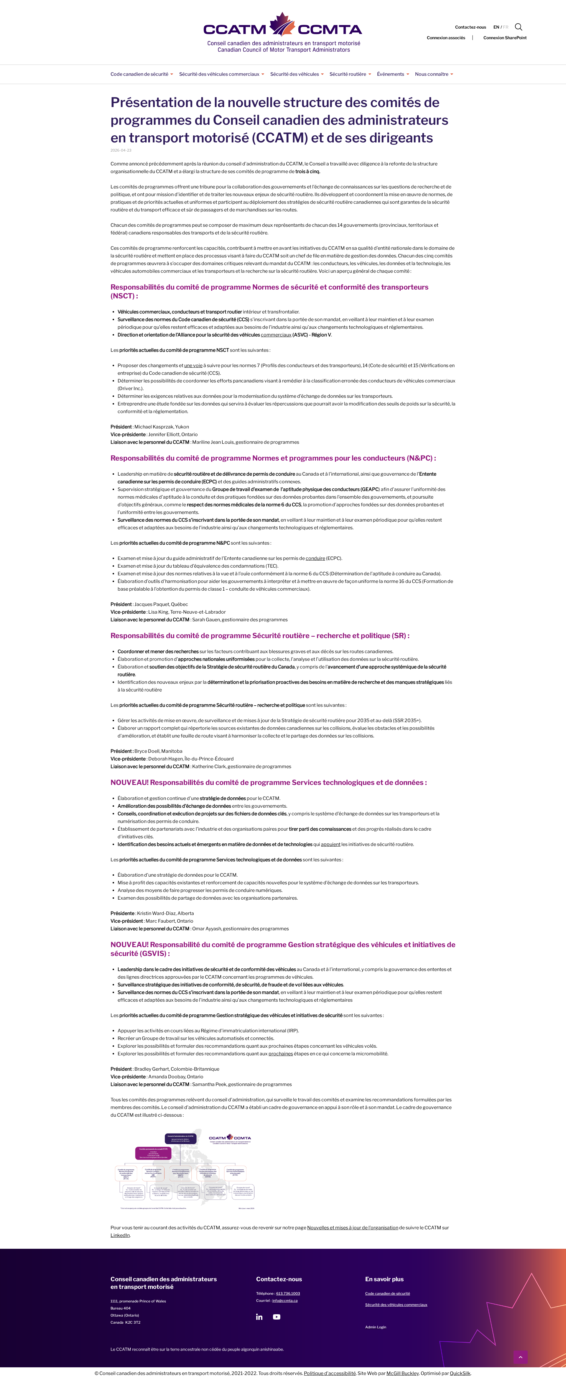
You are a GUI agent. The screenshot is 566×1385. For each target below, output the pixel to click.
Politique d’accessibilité (330, 1373)
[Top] (521, 1357)
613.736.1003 (288, 1293)
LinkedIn (120, 1235)
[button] (518, 27)
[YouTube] (277, 1317)
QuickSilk (460, 1373)
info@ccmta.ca (285, 1300)
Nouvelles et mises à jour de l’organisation (352, 1227)
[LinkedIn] (259, 1317)
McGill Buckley (402, 1373)
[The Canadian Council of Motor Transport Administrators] (283, 32)
